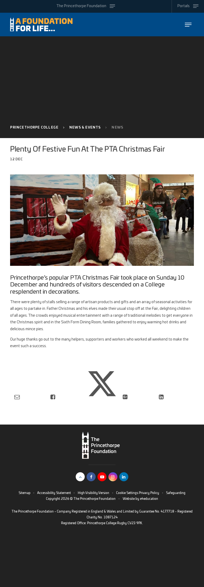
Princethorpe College (34, 127)
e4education (149, 498)
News (117, 127)
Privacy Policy (149, 493)
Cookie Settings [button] (127, 493)
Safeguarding (175, 493)
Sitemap (25, 493)
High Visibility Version (93, 493)
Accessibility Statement (54, 493)
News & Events (85, 127)
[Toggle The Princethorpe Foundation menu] (188, 24)
